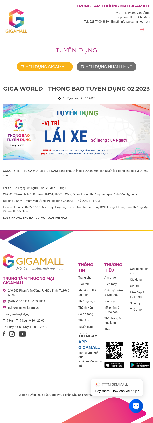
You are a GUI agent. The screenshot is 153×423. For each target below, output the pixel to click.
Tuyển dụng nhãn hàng (106, 66)
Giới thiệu (84, 284)
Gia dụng (136, 279)
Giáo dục (110, 301)
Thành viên (85, 307)
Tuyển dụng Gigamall (45, 66)
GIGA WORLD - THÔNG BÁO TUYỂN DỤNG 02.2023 (76, 88)
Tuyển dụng (76, 50)
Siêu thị (135, 303)
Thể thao (136, 309)
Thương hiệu (86, 301)
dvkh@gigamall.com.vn (23, 308)
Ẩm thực (110, 277)
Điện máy (110, 284)
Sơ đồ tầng (85, 314)
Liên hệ (83, 333)
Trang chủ (84, 277)
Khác (107, 329)
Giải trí (134, 286)
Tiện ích (83, 320)
